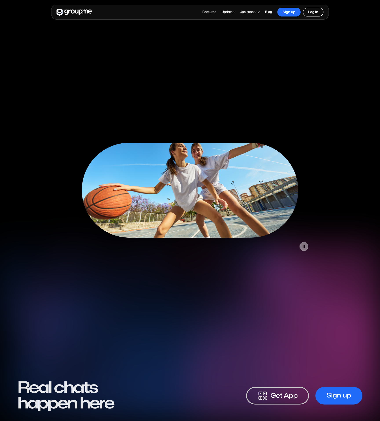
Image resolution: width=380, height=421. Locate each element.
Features (209, 12)
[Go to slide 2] (185, 249)
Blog (268, 12)
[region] (190, 190)
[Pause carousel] (304, 246)
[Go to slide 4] (194, 249)
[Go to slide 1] (181, 249)
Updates (227, 12)
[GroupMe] (74, 12)
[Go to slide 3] (190, 249)
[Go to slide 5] (198, 249)
